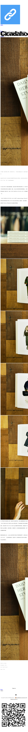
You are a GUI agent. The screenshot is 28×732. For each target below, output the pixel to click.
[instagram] (11, 695)
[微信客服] (12, 695)
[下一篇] (25, 730)
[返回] (14, 730)
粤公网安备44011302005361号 (21, 697)
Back (2, 689)
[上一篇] (2, 730)
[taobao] (16, 695)
